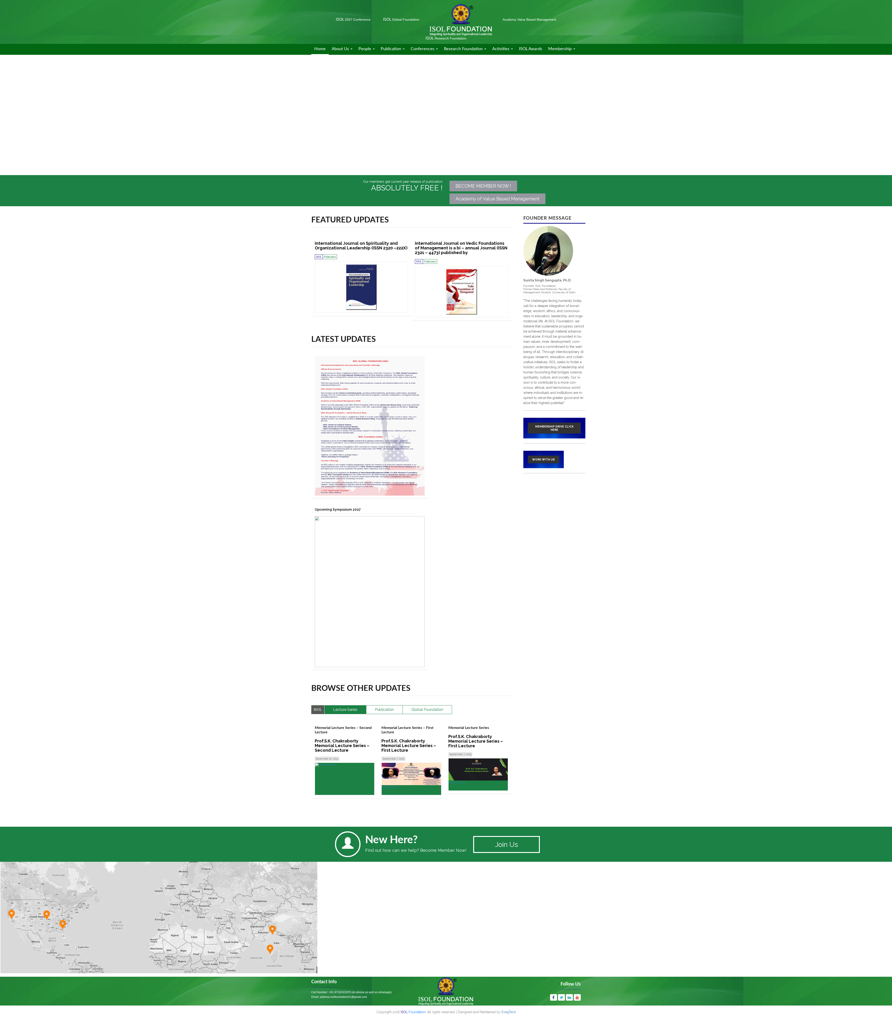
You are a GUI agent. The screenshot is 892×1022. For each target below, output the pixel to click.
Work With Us (543, 459)
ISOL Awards (530, 49)
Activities (501, 49)
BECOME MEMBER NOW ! (483, 186)
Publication (391, 49)
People (365, 49)
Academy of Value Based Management (497, 199)
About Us (341, 49)
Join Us (506, 844)
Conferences (423, 49)
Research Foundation (464, 49)
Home (320, 49)
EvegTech (509, 1012)
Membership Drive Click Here (554, 428)
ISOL (353, 19)
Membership (560, 49)
